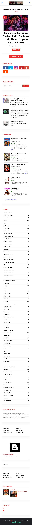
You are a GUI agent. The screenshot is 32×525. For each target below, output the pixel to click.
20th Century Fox (16, 212)
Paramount (16, 312)
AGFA (16, 223)
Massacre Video (16, 296)
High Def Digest (20, 430)
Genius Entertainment (16, 270)
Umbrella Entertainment (16, 366)
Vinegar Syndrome (16, 382)
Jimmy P (12, 46)
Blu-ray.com (6, 428)
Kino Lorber (16, 283)
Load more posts (16, 56)
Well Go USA (16, 398)
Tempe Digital (16, 353)
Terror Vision (16, 356)
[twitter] (10, 67)
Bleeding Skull (16, 238)
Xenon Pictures (16, 400)
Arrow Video (16, 231)
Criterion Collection (16, 244)
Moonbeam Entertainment (16, 304)
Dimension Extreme (16, 254)
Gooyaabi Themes (16, 522)
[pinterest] (21, 67)
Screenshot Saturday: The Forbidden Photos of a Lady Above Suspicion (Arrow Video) (16, 38)
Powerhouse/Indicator (16, 317)
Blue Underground (16, 241)
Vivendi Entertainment (16, 387)
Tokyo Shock (16, 361)
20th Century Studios (16, 215)
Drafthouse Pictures (16, 257)
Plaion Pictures (16, 314)
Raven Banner (16, 322)
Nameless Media (16, 306)
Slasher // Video (16, 345)
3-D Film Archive (16, 218)
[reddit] (5, 71)
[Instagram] (3, 512)
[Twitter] (3, 510)
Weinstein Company (16, 395)
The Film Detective (16, 359)
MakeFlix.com (16, 293)
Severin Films (16, 338)
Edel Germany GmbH (16, 259)
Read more (16, 49)
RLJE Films (16, 319)
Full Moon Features (16, 267)
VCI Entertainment (16, 374)
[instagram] (16, 67)
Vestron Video (16, 377)
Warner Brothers (16, 392)
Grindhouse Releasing (16, 272)
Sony (16, 348)
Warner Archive (16, 390)
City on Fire (19, 428)
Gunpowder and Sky (16, 275)
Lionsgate (16, 285)
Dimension (16, 252)
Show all (16, 11)
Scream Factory (16, 332)
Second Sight (16, 335)
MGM (16, 288)
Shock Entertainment (16, 340)
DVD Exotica (6, 430)
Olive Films (16, 309)
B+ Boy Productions (16, 236)
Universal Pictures (16, 372)
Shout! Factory (16, 343)
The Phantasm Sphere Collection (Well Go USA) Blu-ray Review (19, 123)
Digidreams (16, 249)
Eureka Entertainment (16, 262)
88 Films (16, 220)
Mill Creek (16, 301)
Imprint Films (16, 278)
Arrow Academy (16, 228)
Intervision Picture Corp (16, 280)
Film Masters (16, 265)
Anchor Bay (16, 225)
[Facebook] (3, 508)
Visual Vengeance (16, 385)
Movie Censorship (7, 432)
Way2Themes (17, 521)
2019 (5, 17)
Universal (16, 369)
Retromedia (16, 325)
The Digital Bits (19, 432)
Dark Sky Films (16, 246)
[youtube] (26, 67)
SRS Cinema (16, 327)
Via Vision (16, 379)
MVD (16, 291)
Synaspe (16, 351)
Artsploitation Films (16, 233)
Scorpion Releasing (16, 330)
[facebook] (5, 67)
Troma (16, 364)
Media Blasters (16, 299)
